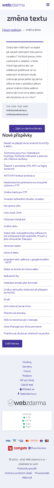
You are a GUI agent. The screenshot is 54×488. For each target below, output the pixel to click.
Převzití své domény (15, 313)
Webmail (27, 477)
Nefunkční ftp (11, 276)
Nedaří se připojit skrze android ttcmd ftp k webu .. (26, 145)
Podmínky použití (27, 468)
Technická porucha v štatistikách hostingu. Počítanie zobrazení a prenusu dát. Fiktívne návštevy (26, 156)
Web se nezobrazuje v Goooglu (21, 320)
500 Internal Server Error (17, 306)
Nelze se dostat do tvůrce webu (21, 269)
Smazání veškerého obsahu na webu (24, 199)
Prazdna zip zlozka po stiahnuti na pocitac (27, 333)
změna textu (11, 226)
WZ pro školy (27, 380)
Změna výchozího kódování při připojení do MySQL (25, 291)
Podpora (27, 376)
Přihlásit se (28, 389)
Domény (27, 366)
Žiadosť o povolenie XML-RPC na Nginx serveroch (25, 167)
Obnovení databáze (15, 219)
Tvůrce (27, 371)
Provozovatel (42, 473)
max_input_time (12, 212)
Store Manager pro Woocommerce (23, 326)
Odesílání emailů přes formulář (21, 283)
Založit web (27, 385)
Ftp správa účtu (12, 206)
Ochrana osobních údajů (18, 473)
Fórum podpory (11, 29)
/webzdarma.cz (27, 394)
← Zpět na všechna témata (27, 128)
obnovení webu (12, 246)
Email (7, 299)
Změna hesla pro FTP (15, 192)
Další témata (12, 343)
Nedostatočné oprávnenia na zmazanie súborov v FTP (25, 184)
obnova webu (11, 252)
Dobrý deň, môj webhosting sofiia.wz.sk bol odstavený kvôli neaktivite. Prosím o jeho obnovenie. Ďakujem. (25, 236)
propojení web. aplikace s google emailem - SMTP (26, 261)
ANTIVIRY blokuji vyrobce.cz (19, 175)
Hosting (27, 362)
